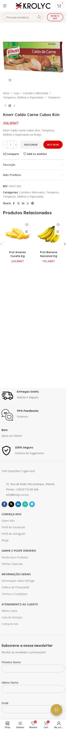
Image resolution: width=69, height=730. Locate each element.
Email (5, 703)
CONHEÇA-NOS (11, 514)
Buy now (53, 144)
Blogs (5, 540)
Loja (16, 93)
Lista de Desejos (12, 617)
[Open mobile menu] (5, 6)
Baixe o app (55, 17)
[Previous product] (5, 106)
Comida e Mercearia (35, 93)
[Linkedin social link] (23, 203)
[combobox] (23, 17)
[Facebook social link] (13, 203)
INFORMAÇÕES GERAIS (16, 574)
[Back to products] (9, 106)
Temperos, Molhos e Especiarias (23, 97)
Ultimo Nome (10, 682)
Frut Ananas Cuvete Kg (17, 254)
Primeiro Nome (11, 662)
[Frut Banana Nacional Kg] (48, 234)
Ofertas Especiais (12, 564)
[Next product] (14, 106)
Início (6, 93)
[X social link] (18, 203)
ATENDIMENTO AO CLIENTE (20, 604)
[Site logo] (33, 5)
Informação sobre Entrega (18, 581)
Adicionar (31, 144)
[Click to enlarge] (10, 80)
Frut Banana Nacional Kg (48, 254)
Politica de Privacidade (15, 587)
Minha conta (9, 611)
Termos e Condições (14, 594)
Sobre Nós (8, 520)
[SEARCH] (39, 17)
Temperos (54, 97)
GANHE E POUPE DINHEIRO (19, 550)
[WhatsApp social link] (27, 203)
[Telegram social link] (32, 203)
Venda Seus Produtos (15, 557)
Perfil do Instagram (13, 534)
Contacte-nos (10, 624)
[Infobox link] (33, 395)
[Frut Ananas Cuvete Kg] (17, 234)
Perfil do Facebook (13, 527)
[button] (27, 231)
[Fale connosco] (56, 710)
